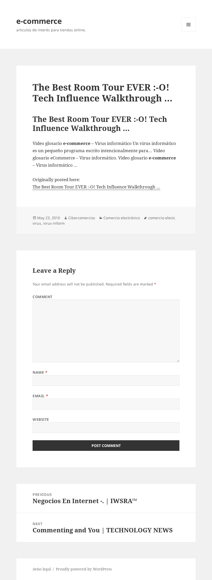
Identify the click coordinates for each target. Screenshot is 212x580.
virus (37, 223)
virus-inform (54, 223)
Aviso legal (42, 569)
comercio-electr (161, 217)
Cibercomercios (81, 217)
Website (41, 419)
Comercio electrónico (121, 217)
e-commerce (39, 21)
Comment (42, 296)
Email (40, 395)
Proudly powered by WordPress (84, 569)
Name (40, 372)
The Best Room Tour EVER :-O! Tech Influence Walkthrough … (96, 187)
